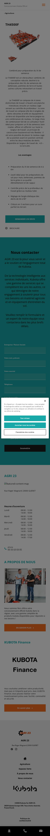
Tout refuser (25, 418)
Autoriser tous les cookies (25, 425)
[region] (25, 418)
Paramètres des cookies (25, 432)
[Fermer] (45, 401)
